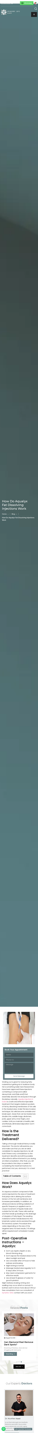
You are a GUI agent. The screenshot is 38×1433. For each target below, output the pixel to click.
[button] (16, 1361)
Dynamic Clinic (8, 1293)
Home (4, 514)
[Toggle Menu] (34, 14)
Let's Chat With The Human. (23, 1429)
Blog (13, 514)
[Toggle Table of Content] (24, 1176)
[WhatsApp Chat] (4, 1429)
